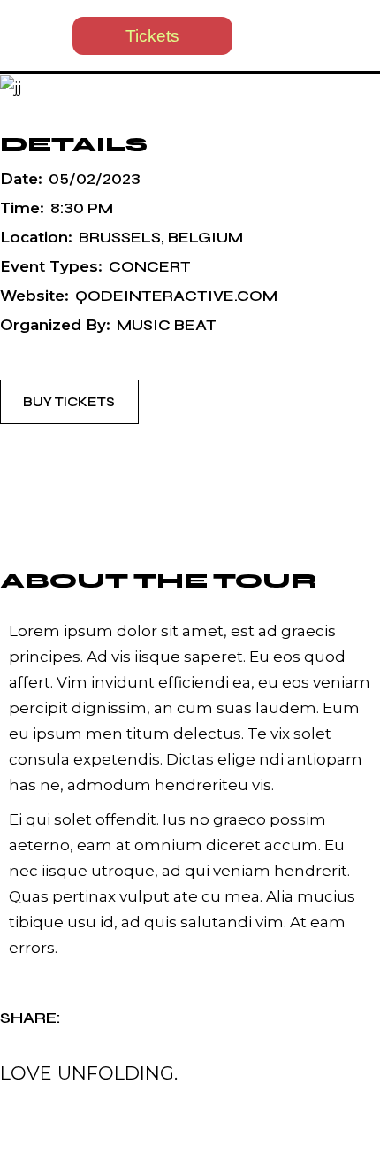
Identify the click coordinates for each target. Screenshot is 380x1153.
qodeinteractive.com (176, 296)
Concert (150, 267)
